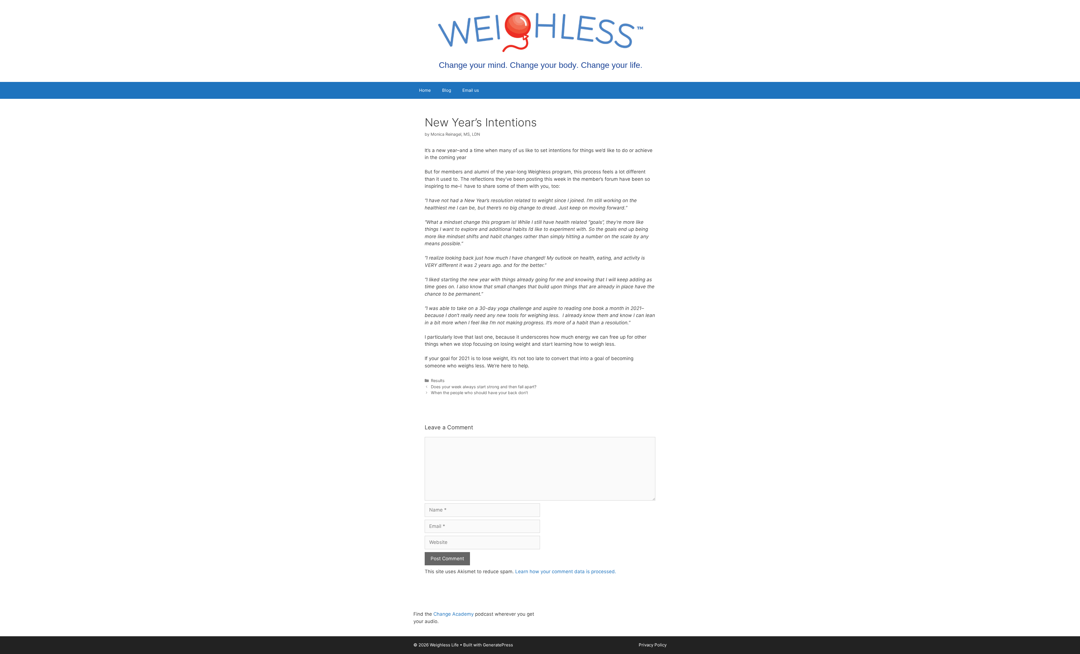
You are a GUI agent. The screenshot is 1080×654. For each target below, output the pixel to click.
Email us (470, 90)
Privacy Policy (653, 645)
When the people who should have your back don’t (479, 392)
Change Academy (453, 614)
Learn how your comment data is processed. (565, 571)
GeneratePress (498, 645)
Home (425, 90)
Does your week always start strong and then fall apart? (483, 386)
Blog (446, 90)
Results (438, 380)
